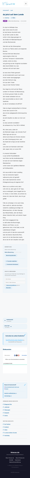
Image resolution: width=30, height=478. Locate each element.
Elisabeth (6, 412)
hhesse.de (15, 452)
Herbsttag (6, 435)
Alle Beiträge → (8, 395)
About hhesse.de (20, 457)
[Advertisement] (15, 305)
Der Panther (7, 424)
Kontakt (11, 460)
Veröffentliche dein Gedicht (14, 340)
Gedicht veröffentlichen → (10, 393)
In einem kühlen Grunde (10, 432)
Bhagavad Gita (8, 404)
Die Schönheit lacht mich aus (12, 387)
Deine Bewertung (9, 252)
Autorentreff (6, 10)
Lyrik (11, 10)
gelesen (13, 285)
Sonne (6, 388)
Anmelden (24, 355)
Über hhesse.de (10, 457)
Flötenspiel (7, 410)
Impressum (18, 460)
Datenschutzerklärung (11, 285)
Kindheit (6, 427)
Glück (5, 429)
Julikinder (6, 407)
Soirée (6, 415)
